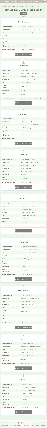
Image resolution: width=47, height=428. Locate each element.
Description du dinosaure (24, 103)
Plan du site (5, 425)
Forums (36, 1)
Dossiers (29, 1)
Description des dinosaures (17, 6)
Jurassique (25, 125)
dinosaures (22, 1)
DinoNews (5, 1)
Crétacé (24, 33)
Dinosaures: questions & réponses (19, 425)
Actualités (14, 1)
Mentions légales (34, 425)
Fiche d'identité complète (24, 54)
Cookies (43, 425)
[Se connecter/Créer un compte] (45, 2)
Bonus (41, 1)
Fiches (26, 6)
